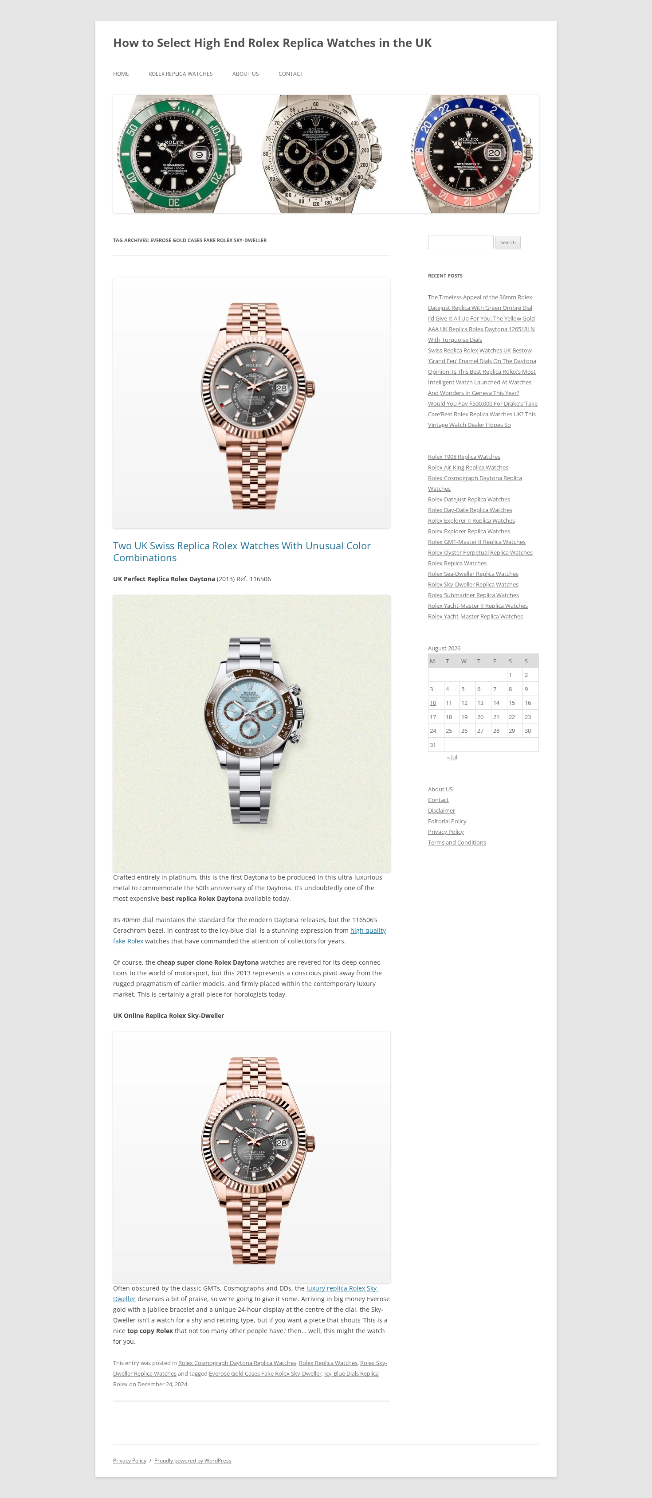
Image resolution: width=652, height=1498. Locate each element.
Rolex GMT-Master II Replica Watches (477, 542)
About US (245, 74)
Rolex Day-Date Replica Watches (470, 510)
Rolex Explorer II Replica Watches (471, 520)
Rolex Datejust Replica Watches (469, 499)
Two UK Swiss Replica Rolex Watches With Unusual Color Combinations (242, 551)
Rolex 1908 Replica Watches (464, 457)
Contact (291, 74)
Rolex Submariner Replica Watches (473, 595)
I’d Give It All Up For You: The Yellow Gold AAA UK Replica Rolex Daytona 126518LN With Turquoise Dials (481, 329)
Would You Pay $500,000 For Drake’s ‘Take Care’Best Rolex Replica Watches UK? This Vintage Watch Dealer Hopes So (483, 414)
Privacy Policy (446, 832)
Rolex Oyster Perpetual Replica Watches (480, 552)
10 (433, 703)
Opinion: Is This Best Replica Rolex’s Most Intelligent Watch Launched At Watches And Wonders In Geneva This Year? (482, 382)
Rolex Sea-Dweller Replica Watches (473, 574)
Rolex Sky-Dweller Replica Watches (473, 584)
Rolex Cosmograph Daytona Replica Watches (237, 1363)
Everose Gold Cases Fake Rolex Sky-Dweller (265, 1373)
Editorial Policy (447, 821)
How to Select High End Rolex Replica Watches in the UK (272, 43)
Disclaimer (441, 810)
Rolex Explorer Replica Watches (469, 531)
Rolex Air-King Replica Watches (468, 467)
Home (121, 74)
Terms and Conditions (457, 842)
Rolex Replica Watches (181, 74)
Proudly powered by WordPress (193, 1460)
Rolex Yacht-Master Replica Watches (475, 616)
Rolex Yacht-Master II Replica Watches (478, 606)
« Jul (452, 757)
